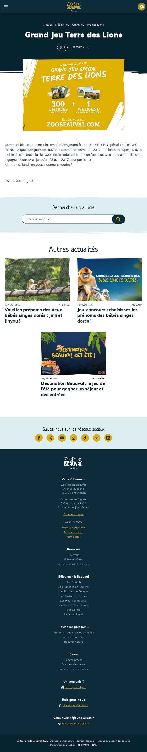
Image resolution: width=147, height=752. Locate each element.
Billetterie (73, 555)
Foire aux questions (74, 527)
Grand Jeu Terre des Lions (88, 25)
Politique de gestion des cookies (113, 741)
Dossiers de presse (73, 664)
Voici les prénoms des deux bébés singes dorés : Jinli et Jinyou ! (33, 315)
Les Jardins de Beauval (73, 596)
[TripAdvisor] (96, 438)
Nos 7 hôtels (73, 582)
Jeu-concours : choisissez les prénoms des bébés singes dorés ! (107, 315)
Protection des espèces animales (73, 632)
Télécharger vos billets (75, 723)
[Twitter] (50, 438)
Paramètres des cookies (62, 745)
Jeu (67, 25)
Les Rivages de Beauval (73, 591)
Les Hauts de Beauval (73, 600)
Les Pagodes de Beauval (73, 587)
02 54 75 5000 (73, 521)
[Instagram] (73, 438)
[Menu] (6, 6)
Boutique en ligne (75, 687)
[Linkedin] (108, 438)
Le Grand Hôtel (73, 614)
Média (59, 25)
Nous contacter (73, 532)
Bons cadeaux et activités (73, 564)
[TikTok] (85, 438)
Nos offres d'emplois (75, 705)
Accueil (47, 25)
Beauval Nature (73, 642)
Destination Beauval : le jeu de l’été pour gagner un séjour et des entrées (73, 389)
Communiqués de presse (73, 669)
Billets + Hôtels (73, 559)
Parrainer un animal (74, 637)
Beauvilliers (73, 610)
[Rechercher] (118, 219)
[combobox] (73, 219)
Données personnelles (62, 741)
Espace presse (73, 660)
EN (96, 745)
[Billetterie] (141, 7)
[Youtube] (62, 438)
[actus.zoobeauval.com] (74, 6)
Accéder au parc (74, 514)
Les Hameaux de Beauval (73, 605)
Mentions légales (85, 741)
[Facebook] (39, 438)
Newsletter (73, 537)
